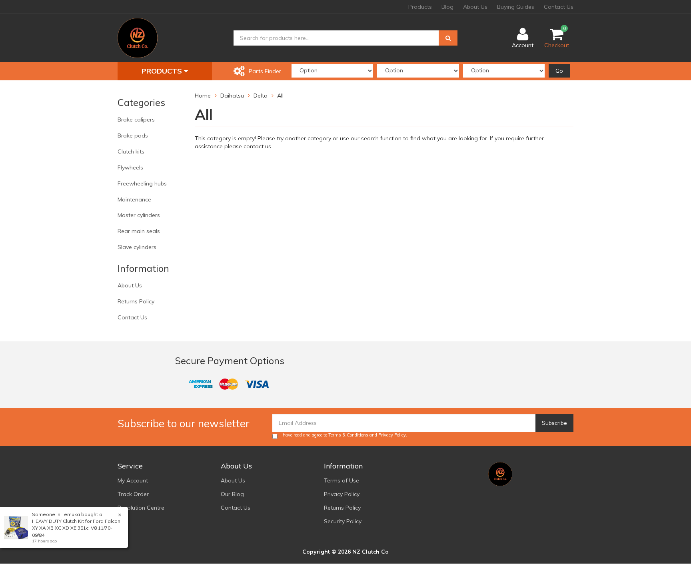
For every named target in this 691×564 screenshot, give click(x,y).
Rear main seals (139, 231)
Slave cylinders (137, 247)
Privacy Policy (392, 435)
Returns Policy (136, 301)
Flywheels (130, 167)
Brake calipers (136, 119)
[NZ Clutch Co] (138, 37)
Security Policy (342, 521)
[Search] (448, 38)
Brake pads (133, 135)
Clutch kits (131, 151)
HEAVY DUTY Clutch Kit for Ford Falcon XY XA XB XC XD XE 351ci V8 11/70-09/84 (76, 528)
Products (420, 6)
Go (559, 70)
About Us (475, 6)
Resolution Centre (141, 507)
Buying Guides (515, 6)
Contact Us (558, 6)
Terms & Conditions (348, 435)
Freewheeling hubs (142, 183)
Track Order (133, 494)
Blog (447, 6)
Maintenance (134, 199)
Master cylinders (139, 215)
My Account (133, 480)
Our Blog (232, 494)
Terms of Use (341, 480)
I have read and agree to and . (343, 435)
